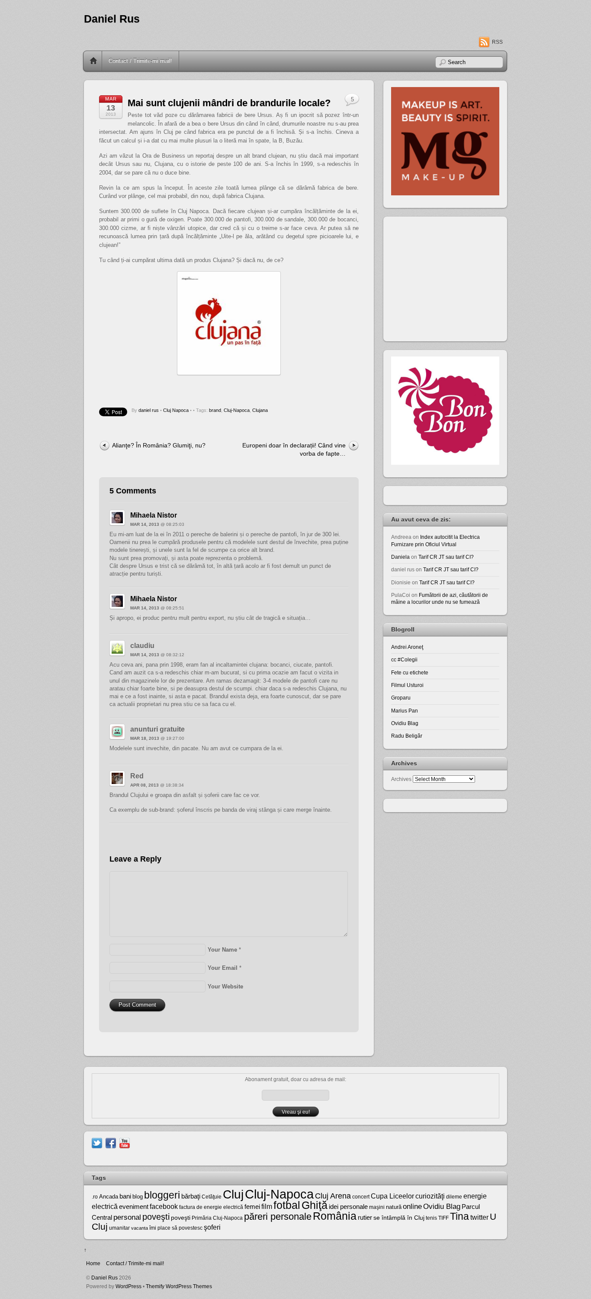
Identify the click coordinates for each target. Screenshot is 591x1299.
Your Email (223, 968)
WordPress (128, 1286)
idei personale (348, 1206)
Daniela (400, 557)
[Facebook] (111, 1142)
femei (252, 1206)
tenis (431, 1218)
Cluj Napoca (176, 410)
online (412, 1206)
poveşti (156, 1216)
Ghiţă (315, 1205)
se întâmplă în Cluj (398, 1217)
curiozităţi (430, 1196)
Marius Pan (404, 710)
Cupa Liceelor (392, 1196)
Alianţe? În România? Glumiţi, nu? (159, 445)
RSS (497, 42)
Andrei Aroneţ (407, 647)
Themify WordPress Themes (179, 1286)
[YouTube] (124, 1142)
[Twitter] (97, 1142)
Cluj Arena (333, 1196)
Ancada (108, 1196)
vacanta (139, 1228)
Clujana (260, 410)
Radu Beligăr (406, 736)
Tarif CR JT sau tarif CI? (446, 557)
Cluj (233, 1194)
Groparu (401, 697)
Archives (401, 779)
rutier (365, 1217)
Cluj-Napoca (237, 410)
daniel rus (148, 410)
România (335, 1216)
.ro (95, 1196)
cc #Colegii (404, 659)
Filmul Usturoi (407, 685)
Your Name (222, 949)
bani (125, 1196)
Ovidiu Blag (404, 723)
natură (393, 1207)
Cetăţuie (212, 1196)
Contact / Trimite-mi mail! (140, 61)
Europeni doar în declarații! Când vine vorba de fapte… (294, 449)
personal (127, 1217)
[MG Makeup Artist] (445, 193)
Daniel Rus (112, 19)
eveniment (133, 1206)
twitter (479, 1217)
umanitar (119, 1228)
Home (93, 61)
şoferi (212, 1227)
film (266, 1206)
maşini (377, 1207)
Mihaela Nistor (153, 515)
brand (215, 410)
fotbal (286, 1205)
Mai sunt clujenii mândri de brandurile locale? (229, 102)
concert (360, 1196)
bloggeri (162, 1195)
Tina (459, 1216)
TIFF (443, 1218)
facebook (164, 1206)
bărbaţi (190, 1196)
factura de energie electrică (211, 1207)
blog (137, 1196)
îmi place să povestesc (175, 1228)
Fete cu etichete (409, 672)
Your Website (225, 986)
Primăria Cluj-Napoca (217, 1218)
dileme (454, 1197)
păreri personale (278, 1216)
